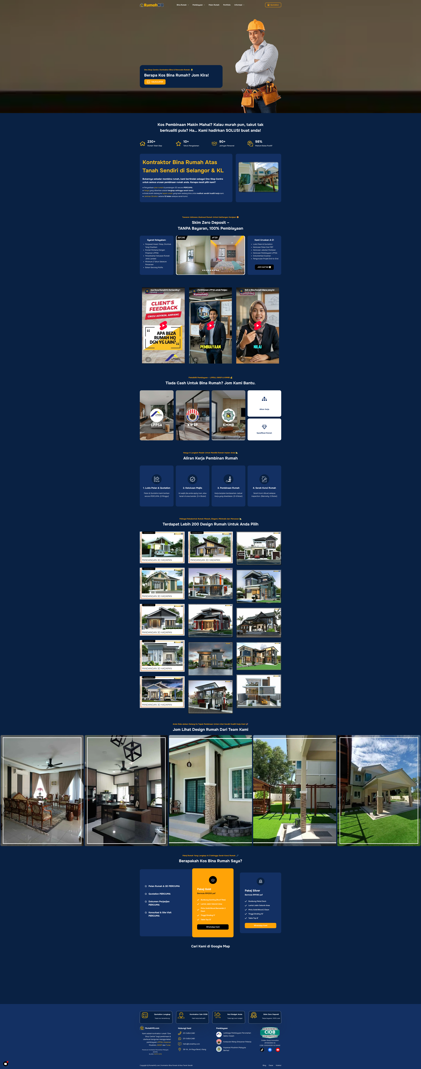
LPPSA (160, 1042)
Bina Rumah (182, 5)
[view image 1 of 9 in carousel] (203, 270)
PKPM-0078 (158, 1054)
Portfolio (227, 5)
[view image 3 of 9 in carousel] (206, 270)
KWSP (159, 1045)
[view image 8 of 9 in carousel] (216, 270)
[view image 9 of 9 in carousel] (218, 270)
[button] (210, 255)
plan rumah (158, 187)
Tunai (168, 1045)
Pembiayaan (198, 5)
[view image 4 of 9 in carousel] (208, 270)
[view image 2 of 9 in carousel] (204, 270)
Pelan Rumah (214, 5)
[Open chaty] (5, 1063)
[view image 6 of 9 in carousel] (212, 270)
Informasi (238, 5)
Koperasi (167, 1042)
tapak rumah (167, 193)
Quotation (274, 5)
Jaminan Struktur (151, 196)
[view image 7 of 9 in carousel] (214, 270)
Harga (146, 190)
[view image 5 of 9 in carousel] (210, 270)
